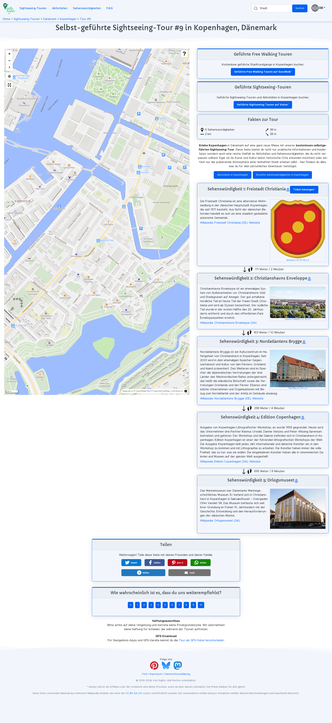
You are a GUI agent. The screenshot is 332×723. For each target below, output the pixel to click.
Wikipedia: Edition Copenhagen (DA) (224, 461)
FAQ (110, 8)
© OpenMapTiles (142, 391)
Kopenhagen (68, 19)
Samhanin (290, 260)
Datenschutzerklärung (177, 674)
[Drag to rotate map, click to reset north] (9, 67)
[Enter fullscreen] (9, 84)
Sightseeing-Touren (33, 8)
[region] (97, 222)
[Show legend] (184, 53)
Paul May (292, 388)
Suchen (300, 8)
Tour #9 (85, 19)
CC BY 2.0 (306, 319)
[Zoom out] (9, 60)
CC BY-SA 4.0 (303, 260)
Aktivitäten (59, 8)
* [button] (304, 189)
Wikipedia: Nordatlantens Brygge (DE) (225, 398)
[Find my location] (9, 76)
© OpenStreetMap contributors (167, 391)
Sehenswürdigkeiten (87, 8)
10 (201, 605)
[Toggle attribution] (186, 391)
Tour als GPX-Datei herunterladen (201, 640)
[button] (131, 562)
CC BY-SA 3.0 (134, 693)
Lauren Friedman (292, 319)
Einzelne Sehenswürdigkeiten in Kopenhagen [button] (282, 175)
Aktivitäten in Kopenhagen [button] (232, 175)
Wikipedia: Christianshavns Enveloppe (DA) (228, 322)
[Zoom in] (9, 53)
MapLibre (127, 391)
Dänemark (49, 19)
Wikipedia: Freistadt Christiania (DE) (223, 222)
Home (6, 19)
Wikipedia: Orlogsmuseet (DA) (220, 520)
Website (254, 222)
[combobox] (271, 8)
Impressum (156, 674)
